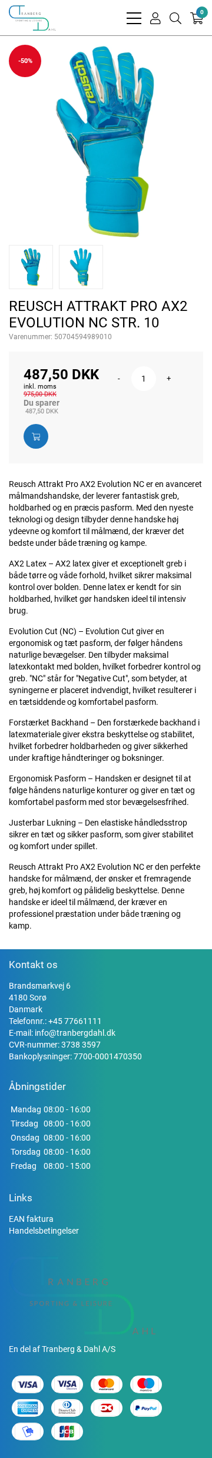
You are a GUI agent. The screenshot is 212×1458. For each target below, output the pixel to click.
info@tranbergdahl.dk (75, 1033)
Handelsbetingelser (44, 1230)
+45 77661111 (75, 1021)
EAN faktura (31, 1219)
